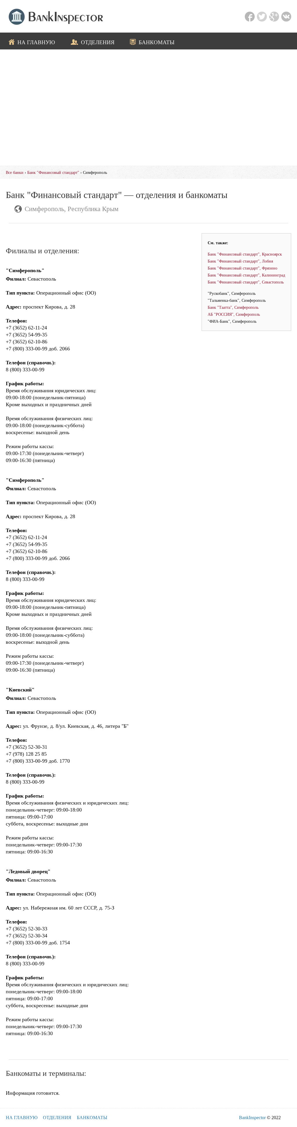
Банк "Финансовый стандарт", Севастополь (246, 282)
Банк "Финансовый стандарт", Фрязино (242, 268)
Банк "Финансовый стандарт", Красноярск (245, 254)
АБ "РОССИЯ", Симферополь (234, 314)
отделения (98, 42)
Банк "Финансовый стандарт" (53, 172)
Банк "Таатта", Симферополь (233, 307)
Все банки (14, 172)
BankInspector (252, 1117)
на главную (36, 42)
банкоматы (157, 42)
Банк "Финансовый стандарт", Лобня (240, 261)
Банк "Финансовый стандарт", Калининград (246, 275)
